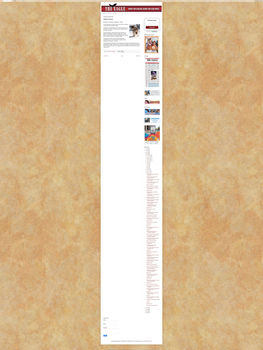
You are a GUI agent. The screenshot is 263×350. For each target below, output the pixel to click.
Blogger (150, 341)
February (148, 171)
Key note (148, 302)
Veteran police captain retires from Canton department (152, 281)
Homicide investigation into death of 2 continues (152, 297)
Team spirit (148, 210)
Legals (103, 13)
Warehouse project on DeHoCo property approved (152, 258)
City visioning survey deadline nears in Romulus (152, 275)
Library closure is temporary (151, 215)
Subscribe (152, 27)
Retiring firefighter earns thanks (152, 186)
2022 (147, 307)
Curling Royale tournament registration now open (151, 205)
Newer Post (106, 55)
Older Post (138, 55)
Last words (148, 278)
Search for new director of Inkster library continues (152, 200)
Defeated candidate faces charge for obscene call (152, 198)
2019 (147, 312)
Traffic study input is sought (151, 264)
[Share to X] (120, 51)
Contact (114, 13)
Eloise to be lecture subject (151, 216)
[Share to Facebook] (122, 51)
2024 (147, 152)
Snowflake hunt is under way (151, 251)
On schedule (148, 224)
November (149, 156)
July (147, 163)
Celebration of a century (150, 209)
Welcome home (149, 220)
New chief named (149, 184)
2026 (147, 149)
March (148, 169)
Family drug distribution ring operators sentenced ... (151, 232)
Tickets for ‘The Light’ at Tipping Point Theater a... (152, 261)
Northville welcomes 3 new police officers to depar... (152, 293)
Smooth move (149, 282)
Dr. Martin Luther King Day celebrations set (151, 245)
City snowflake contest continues (152, 234)
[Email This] (118, 51)
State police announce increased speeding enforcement (152, 239)
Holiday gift (148, 291)
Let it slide (148, 229)
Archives (109, 13)
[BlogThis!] (119, 51)
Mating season (149, 190)
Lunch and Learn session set (151, 284)
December (149, 155)
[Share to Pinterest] (123, 51)
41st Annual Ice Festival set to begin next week (151, 177)
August (148, 161)
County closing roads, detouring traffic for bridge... (152, 213)
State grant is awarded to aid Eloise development (151, 271)
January (148, 172)
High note (148, 225)
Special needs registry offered (152, 305)
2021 (147, 309)
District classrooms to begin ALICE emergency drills (152, 289)
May (147, 166)
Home (122, 55)
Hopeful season (149, 262)
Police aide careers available (151, 222)
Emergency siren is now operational (150, 243)
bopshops (142, 341)
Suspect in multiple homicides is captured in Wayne (152, 268)
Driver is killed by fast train (151, 240)
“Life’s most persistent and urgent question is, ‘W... (152, 248)
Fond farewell (149, 207)
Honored (148, 295)
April (148, 168)
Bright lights (148, 272)
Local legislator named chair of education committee (152, 236)
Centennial (148, 250)
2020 (147, 311)
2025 (147, 150)
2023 (147, 153)
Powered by (149, 31)
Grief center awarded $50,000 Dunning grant (152, 203)
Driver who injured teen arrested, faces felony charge (152, 182)
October (148, 158)
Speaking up (148, 253)
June (148, 164)
